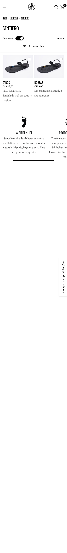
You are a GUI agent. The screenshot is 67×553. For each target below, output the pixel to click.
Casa (5, 18)
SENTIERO (25, 18)
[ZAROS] (18, 66)
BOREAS (38, 82)
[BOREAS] (49, 66)
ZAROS (6, 82)
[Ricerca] (56, 7)
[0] (61, 7)
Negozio (14, 18)
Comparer (8, 38)
